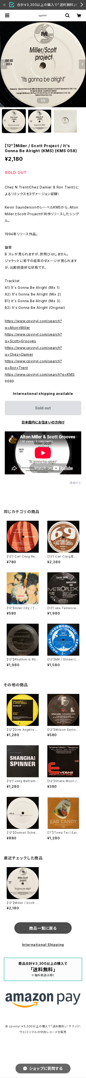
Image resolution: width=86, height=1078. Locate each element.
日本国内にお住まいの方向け (43, 422)
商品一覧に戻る (43, 928)
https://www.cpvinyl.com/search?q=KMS (40, 374)
